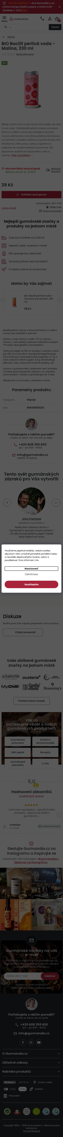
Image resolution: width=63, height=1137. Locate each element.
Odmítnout (30, 574)
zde (37, 560)
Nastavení (30, 568)
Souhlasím (30, 584)
